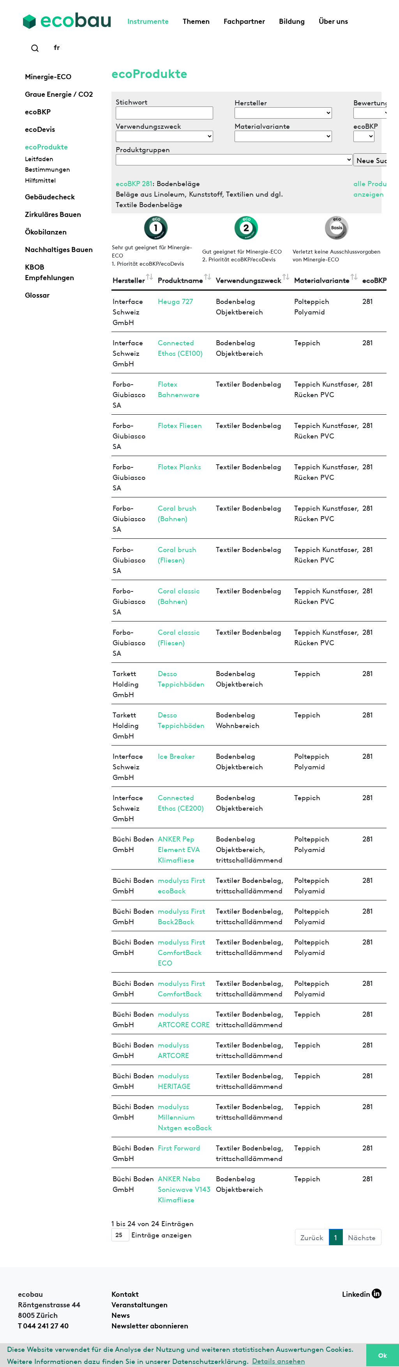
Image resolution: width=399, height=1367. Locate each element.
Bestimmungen (47, 169)
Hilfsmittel (40, 180)
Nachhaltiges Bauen (59, 248)
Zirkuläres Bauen (53, 213)
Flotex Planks (179, 466)
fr (57, 46)
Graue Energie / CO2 (59, 93)
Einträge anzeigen (160, 1234)
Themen (196, 20)
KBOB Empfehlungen (49, 271)
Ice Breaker (176, 755)
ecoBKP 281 (134, 183)
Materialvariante (322, 279)
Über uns (333, 20)
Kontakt (125, 1293)
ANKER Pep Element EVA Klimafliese (179, 848)
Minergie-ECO (48, 76)
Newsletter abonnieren (149, 1325)
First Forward (179, 1147)
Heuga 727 (175, 300)
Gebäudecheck (50, 196)
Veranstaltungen (139, 1304)
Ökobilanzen (46, 231)
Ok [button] (382, 1355)
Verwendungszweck (248, 279)
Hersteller (129, 279)
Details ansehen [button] (278, 1360)
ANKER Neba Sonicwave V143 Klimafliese (184, 1188)
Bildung (292, 20)
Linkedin (357, 1293)
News (120, 1314)
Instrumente (148, 20)
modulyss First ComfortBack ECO (181, 951)
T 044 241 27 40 (43, 1325)
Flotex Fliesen (180, 425)
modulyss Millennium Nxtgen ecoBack (185, 1116)
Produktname (180, 279)
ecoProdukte (46, 146)
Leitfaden (39, 158)
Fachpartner (244, 20)
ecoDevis (40, 128)
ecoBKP (38, 111)
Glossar (37, 294)
